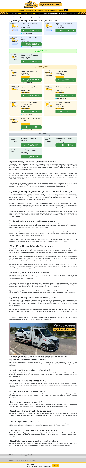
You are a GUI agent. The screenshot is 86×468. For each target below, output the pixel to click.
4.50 (13, 88)
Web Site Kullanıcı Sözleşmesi (23, 460)
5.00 (13, 119)
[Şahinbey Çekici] (43, 339)
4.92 (47, 72)
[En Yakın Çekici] (43, 4)
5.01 (13, 38)
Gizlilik (12, 460)
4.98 (47, 25)
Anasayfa (21, 10)
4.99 (47, 88)
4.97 (13, 25)
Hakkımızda (29, 10)
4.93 (13, 72)
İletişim (61, 10)
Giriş (66, 10)
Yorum (15, 25)
